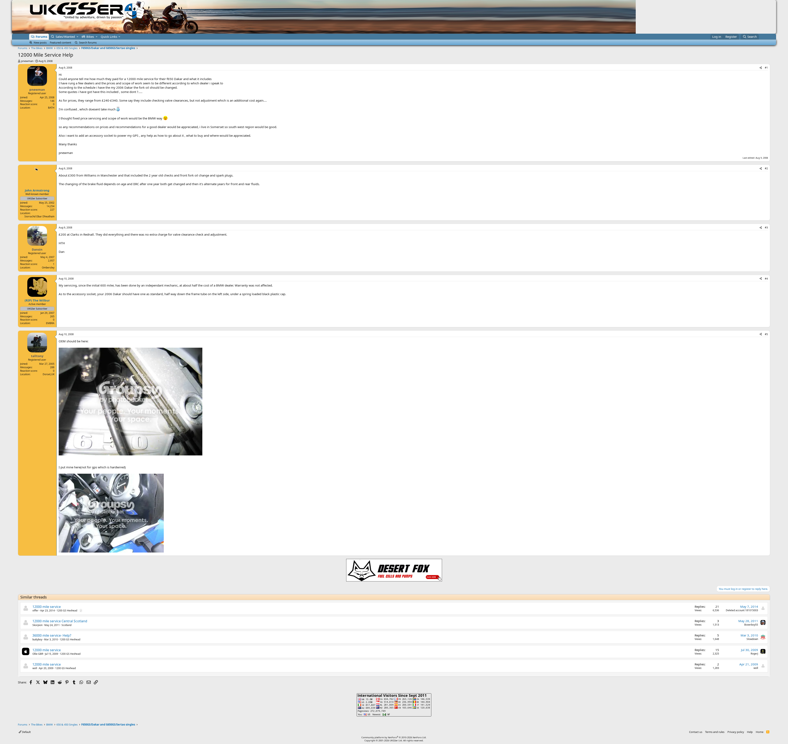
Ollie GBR (37, 654)
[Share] (760, 67)
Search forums (88, 42)
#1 (766, 67)
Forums (41, 36)
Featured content (60, 42)
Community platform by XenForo (393, 737)
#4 (766, 278)
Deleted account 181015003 (742, 610)
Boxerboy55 (751, 624)
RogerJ (754, 653)
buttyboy (37, 639)
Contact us (695, 732)
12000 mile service (46, 606)
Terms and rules (714, 732)
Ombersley (48, 267)
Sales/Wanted (65, 36)
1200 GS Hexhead (67, 610)
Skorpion (37, 625)
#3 (766, 227)
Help (750, 732)
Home (759, 732)
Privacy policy (735, 732)
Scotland (66, 625)
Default (26, 732)
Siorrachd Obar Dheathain (39, 216)
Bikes (90, 36)
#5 (766, 334)
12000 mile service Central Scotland (59, 621)
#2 (766, 168)
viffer (35, 610)
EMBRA (50, 323)
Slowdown (752, 639)
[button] (77, 37)
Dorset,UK (48, 374)
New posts (40, 42)
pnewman (27, 61)
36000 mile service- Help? (51, 635)
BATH (51, 107)
